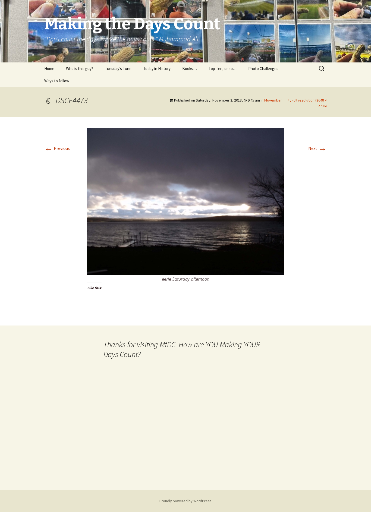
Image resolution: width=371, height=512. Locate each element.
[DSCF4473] (185, 201)
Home (49, 68)
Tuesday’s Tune (118, 68)
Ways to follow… (58, 80)
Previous (57, 148)
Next (317, 148)
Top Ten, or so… (223, 68)
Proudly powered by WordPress (185, 500)
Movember (273, 100)
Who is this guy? (79, 68)
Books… (189, 68)
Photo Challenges (263, 68)
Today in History (157, 68)
